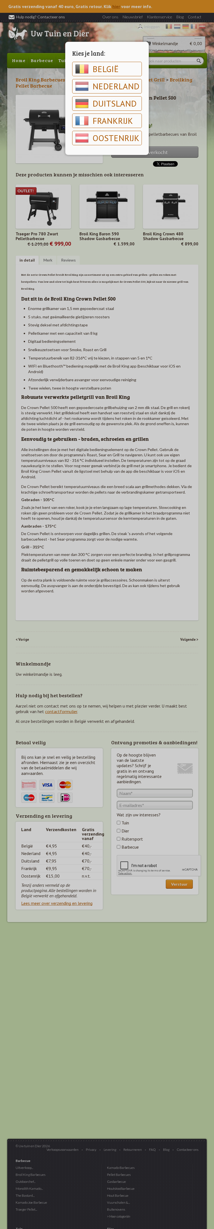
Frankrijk (113, 120)
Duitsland (115, 103)
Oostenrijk (116, 137)
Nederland (116, 86)
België (106, 68)
